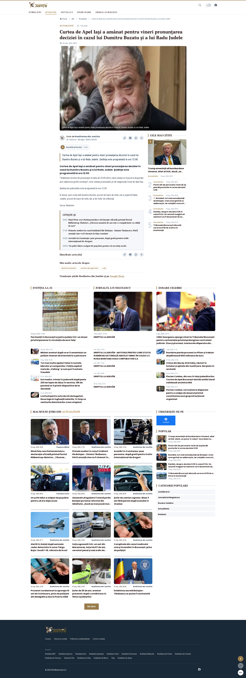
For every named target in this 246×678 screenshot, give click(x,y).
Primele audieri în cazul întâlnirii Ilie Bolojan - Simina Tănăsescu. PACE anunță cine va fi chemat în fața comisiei (103, 232)
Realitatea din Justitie (87, 136)
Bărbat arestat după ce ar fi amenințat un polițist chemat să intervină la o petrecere (63, 354)
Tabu (113, 658)
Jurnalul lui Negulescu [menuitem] (106, 12)
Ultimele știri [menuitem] (35, 12)
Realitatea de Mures (101, 658)
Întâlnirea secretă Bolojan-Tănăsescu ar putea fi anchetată (132, 592)
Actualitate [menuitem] (51, 12)
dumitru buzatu (68, 268)
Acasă (64, 19)
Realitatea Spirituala (96, 654)
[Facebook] (215, 5)
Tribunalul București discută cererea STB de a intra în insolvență (167, 228)
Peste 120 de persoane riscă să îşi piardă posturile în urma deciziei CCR (169, 187)
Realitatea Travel (113, 654)
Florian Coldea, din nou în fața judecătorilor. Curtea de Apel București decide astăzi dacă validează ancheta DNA (190, 379)
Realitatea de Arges (125, 658)
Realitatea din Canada (183, 654)
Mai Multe (91, 606)
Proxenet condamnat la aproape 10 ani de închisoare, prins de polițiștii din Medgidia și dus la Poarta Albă (50, 593)
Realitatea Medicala (147, 654)
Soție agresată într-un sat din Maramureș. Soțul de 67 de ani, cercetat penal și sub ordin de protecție (89, 549)
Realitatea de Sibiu (84, 658)
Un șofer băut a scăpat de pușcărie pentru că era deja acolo (97, 245)
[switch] (208, 5)
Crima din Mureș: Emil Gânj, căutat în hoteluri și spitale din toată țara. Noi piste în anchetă (190, 366)
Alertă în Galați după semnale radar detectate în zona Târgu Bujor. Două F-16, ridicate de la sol (49, 547)
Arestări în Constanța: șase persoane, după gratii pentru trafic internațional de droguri (98, 240)
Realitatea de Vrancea (53, 658)
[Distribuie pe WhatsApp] (136, 138)
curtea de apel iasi (89, 268)
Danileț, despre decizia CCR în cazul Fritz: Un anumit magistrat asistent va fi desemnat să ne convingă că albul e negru (169, 215)
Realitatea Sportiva (65, 654)
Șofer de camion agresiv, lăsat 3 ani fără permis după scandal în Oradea (131, 500)
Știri (73, 19)
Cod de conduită (99, 639)
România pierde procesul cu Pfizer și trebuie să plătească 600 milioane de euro (190, 354)
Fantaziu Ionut (62, 494)
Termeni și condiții (60, 639)
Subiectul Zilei (69, 658)
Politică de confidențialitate (80, 639)
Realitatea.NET (50, 654)
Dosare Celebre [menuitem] (84, 12)
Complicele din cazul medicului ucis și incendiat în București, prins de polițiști (133, 547)
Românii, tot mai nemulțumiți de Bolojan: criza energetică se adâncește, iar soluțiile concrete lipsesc (169, 202)
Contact (48, 639)
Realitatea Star (80, 654)
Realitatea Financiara (129, 654)
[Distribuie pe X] (141, 138)
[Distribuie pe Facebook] (130, 138)
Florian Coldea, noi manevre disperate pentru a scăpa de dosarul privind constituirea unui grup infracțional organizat (187, 394)
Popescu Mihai (63, 447)
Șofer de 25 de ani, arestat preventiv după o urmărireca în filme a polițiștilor (89, 593)
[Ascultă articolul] (240, 659)
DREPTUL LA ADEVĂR (104, 337)
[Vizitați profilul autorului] (62, 138)
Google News (117, 276)
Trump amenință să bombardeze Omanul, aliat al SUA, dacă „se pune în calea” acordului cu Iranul (166, 171)
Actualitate (83, 19)
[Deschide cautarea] (199, 5)
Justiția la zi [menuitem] (67, 12)
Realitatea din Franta (164, 654)
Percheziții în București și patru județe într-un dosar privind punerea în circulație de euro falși (59, 339)
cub (104, 268)
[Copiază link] (124, 138)
